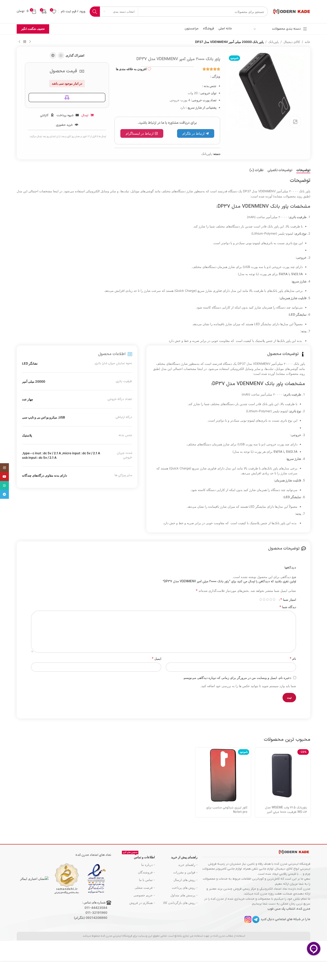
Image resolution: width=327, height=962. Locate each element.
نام (293, 658)
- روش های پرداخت (185, 887)
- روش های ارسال (186, 880)
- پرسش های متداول (184, 895)
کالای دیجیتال (291, 42)
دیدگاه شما (287, 607)
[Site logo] (291, 11)
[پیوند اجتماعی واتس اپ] (61, 55)
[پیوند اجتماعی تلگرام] (53, 55)
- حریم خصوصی (144, 895)
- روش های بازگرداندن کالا (180, 903)
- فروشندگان (146, 872)
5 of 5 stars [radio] (260, 599)
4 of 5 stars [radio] (264, 599)
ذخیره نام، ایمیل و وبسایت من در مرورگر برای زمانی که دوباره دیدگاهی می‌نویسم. (237, 678)
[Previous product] (30, 42)
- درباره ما (148, 865)
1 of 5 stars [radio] (274, 599)
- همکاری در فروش (142, 903)
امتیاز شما (288, 599)
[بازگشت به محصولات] (24, 42)
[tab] (303, 170)
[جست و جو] (95, 11)
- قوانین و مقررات (185, 872)
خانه (307, 42)
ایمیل (156, 658)
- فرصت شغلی (145, 887)
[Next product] (19, 42)
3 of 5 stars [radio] (267, 599)
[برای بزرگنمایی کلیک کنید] (295, 121)
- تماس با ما (147, 880)
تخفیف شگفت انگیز (33, 28)
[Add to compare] (67, 97)
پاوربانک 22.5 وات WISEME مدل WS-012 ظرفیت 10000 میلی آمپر (286, 810)
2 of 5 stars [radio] (270, 599)
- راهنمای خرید (188, 865)
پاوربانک (273, 42)
